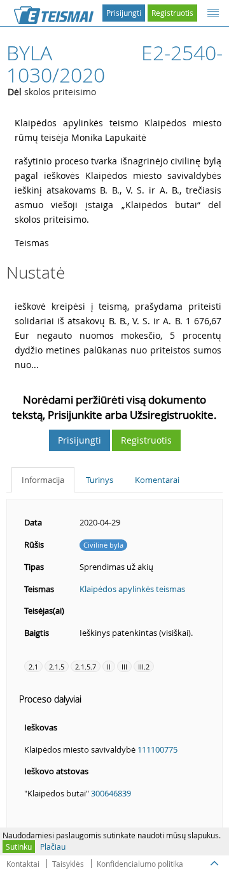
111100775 (157, 749)
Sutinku (19, 846)
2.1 (33, 666)
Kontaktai (22, 863)
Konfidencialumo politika (140, 863)
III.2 (143, 666)
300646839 (111, 793)
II (109, 666)
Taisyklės (68, 863)
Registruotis (172, 13)
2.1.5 (56, 666)
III (124, 666)
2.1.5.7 (85, 666)
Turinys (99, 479)
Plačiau (53, 846)
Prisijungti (123, 13)
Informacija (43, 479)
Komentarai (157, 479)
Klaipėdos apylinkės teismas (132, 589)
